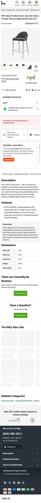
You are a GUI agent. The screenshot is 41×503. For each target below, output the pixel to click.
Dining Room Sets (7, 401)
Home (3, 10)
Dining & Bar (11, 10)
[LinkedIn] (36, 90)
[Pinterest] (33, 90)
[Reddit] (39, 90)
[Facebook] (27, 90)
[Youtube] (18, 483)
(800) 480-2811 (12, 433)
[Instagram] (23, 483)
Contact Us (11, 447)
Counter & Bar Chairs (22, 10)
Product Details (6, 23)
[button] (17, 4)
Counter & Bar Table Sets (24, 401)
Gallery (36, 71)
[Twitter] (30, 90)
